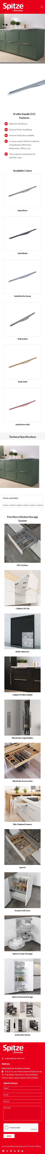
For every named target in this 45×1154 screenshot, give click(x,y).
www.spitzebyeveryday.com (14, 1146)
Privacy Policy (34, 1146)
